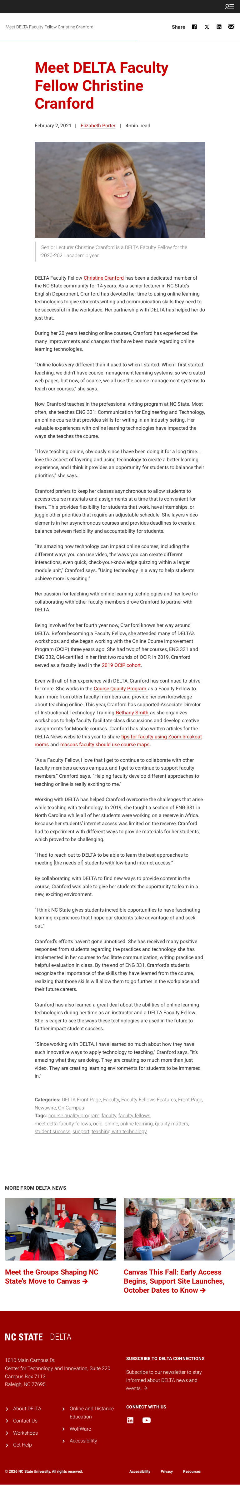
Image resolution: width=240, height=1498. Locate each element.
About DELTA (27, 1409)
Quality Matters (171, 1124)
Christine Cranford (104, 278)
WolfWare (80, 1429)
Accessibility (83, 1441)
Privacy (167, 1471)
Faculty (111, 1100)
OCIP (97, 1124)
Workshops (25, 1433)
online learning (136, 1124)
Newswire (45, 1108)
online (111, 1124)
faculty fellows (134, 1116)
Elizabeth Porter (98, 126)
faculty (109, 1116)
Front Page (190, 1100)
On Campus (71, 1108)
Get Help (22, 1445)
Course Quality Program (73, 1116)
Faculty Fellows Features (148, 1100)
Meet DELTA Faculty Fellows (63, 1124)
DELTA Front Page (81, 1100)
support (80, 1131)
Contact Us (25, 1421)
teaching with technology (119, 1131)
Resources (192, 1471)
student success (52, 1131)
